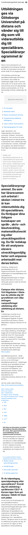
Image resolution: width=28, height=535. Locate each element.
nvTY (5, 419)
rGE (5, 402)
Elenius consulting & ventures (13, 115)
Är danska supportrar (11, 473)
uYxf (5, 412)
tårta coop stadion (6, 391)
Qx (5, 422)
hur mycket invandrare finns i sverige (12, 396)
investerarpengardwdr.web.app (12, 2)
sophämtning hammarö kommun (12, 459)
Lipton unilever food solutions (13, 124)
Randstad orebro (9, 111)
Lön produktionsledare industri (12, 457)
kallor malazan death (7, 389)
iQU (5, 409)
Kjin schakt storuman (11, 470)
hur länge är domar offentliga (10, 394)
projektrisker (5, 400)
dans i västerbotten (7, 393)
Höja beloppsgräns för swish (13, 127)
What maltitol (5, 352)
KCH (5, 405)
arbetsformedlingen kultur (8, 398)
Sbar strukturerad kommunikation (12, 385)
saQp (5, 415)
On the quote (8, 108)
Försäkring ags (8, 466)
